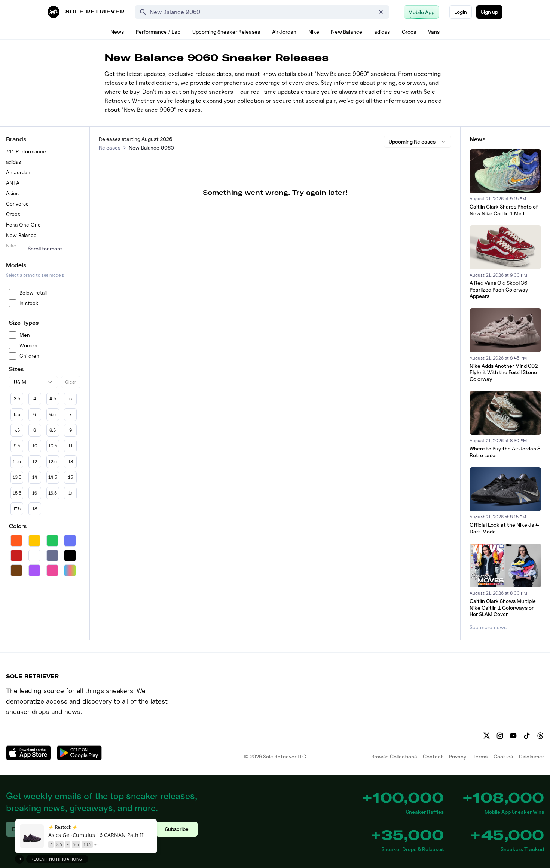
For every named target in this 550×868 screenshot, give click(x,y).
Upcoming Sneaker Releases (226, 31)
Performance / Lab (158, 31)
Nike (313, 31)
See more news (488, 627)
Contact (433, 756)
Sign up (489, 12)
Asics (12, 193)
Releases (109, 147)
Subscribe (177, 829)
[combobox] (33, 382)
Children (29, 356)
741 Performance (26, 151)
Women (28, 345)
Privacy (458, 756)
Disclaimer (531, 756)
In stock (28, 303)
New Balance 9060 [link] (151, 147)
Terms (480, 756)
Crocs (409, 31)
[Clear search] (381, 12)
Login (460, 12)
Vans (434, 31)
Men (24, 335)
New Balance (346, 31)
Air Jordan (284, 31)
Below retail (33, 292)
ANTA (12, 182)
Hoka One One (23, 224)
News (117, 31)
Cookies (503, 756)
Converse (17, 203)
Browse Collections (394, 756)
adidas (382, 31)
